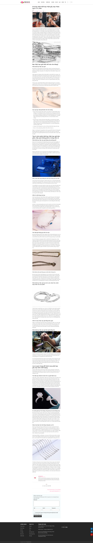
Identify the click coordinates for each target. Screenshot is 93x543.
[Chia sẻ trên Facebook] (43, 486)
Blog (59, 2)
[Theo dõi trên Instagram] (63, 527)
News (45, 11)
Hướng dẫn (48, 2)
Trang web (53, 508)
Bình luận (35, 499)
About (39, 2)
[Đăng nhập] (67, 2)
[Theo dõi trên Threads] (65, 527)
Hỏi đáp (56, 2)
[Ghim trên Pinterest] (48, 486)
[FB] (92, 529)
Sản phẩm (42, 2)
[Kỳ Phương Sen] (35, 477)
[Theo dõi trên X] (64, 527)
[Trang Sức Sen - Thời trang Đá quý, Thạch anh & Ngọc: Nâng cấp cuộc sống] (25, 2)
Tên (34, 508)
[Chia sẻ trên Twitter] (45, 486)
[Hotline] (92, 535)
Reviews (52, 2)
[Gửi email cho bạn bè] (46, 486)
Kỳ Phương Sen (40, 11)
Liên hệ (63, 2)
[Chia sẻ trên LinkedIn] (50, 486)
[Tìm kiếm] (65, 2)
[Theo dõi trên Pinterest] (66, 527)
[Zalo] (92, 532)
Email (44, 508)
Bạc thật (34, 28)
